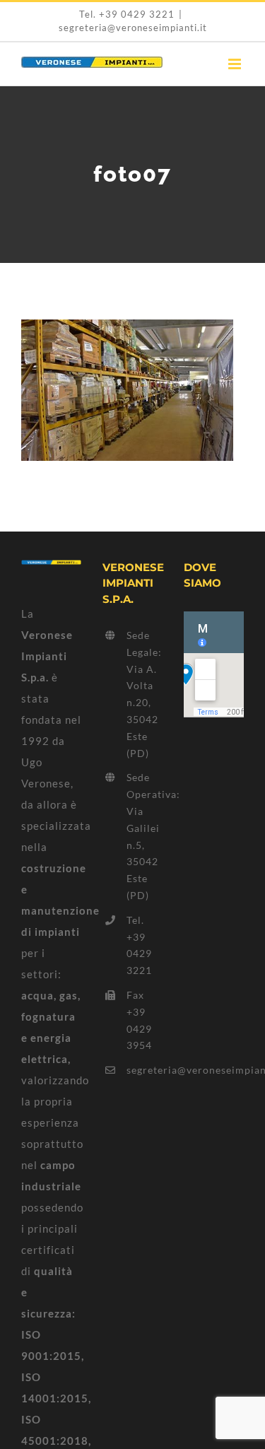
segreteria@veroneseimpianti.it (133, 27)
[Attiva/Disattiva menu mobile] (236, 64)
